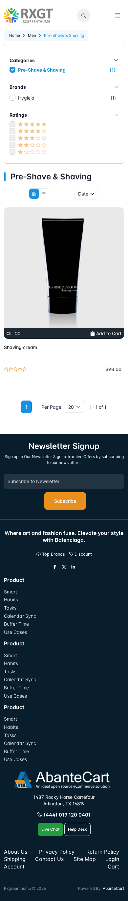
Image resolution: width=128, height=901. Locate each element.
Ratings (18, 115)
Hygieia (67, 98)
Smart (10, 591)
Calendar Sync (20, 616)
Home (14, 35)
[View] (9, 333)
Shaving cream (20, 347)
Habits (11, 599)
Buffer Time (16, 624)
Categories (22, 60)
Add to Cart (108, 333)
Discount (82, 554)
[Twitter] (64, 567)
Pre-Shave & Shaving (67, 70)
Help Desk (77, 829)
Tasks (10, 608)
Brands (18, 87)
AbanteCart (113, 888)
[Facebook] (54, 567)
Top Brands (53, 554)
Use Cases (15, 632)
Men (32, 35)
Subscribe (65, 501)
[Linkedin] (73, 567)
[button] (83, 15)
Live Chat (50, 829)
